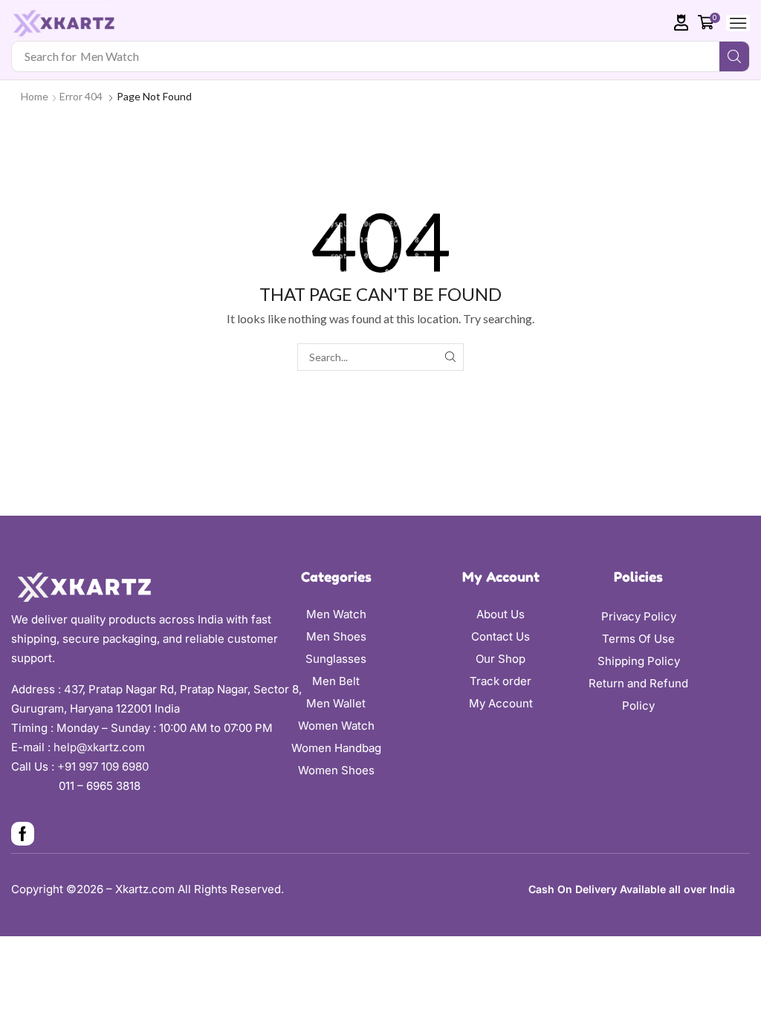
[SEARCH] (450, 357)
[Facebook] (22, 834)
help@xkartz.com (99, 747)
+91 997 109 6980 (106, 766)
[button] (681, 22)
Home (34, 96)
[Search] (734, 56)
